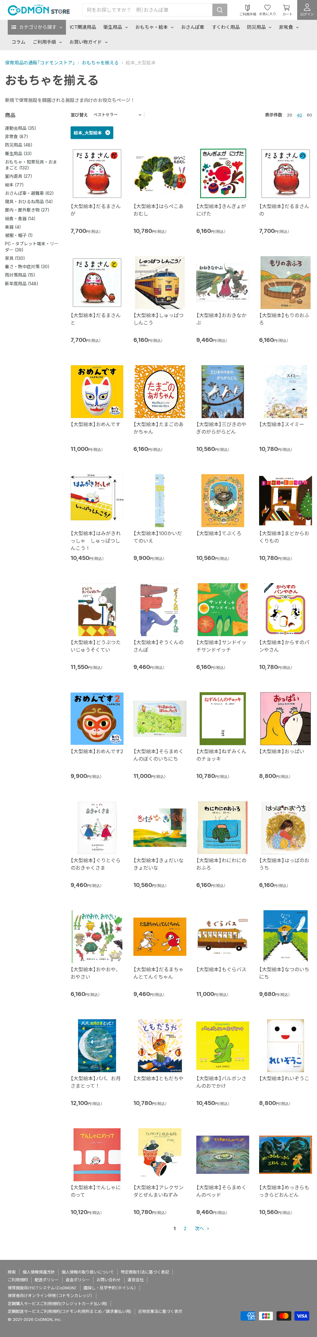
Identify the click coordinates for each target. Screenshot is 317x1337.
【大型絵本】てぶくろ (218, 533)
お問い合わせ (109, 1279)
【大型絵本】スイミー (281, 424)
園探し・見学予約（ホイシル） (110, 1287)
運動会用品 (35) (20, 128)
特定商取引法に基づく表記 (145, 1271)
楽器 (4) (13, 226)
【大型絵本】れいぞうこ (284, 1078)
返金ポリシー (78, 1279)
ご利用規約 (18, 1279)
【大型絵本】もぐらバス (221, 969)
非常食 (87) (16, 136)
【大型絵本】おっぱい (281, 751)
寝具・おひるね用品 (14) (29, 201)
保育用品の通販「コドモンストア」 (40, 63)
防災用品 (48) (19, 144)
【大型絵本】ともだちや (158, 1078)
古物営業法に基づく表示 (160, 1311)
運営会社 (136, 1279)
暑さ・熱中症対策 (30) (27, 266)
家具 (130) (15, 258)
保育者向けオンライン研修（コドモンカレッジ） (50, 1295)
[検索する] (219, 10)
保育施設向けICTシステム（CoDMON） (42, 1287)
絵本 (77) (14, 184)
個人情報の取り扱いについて (88, 1271)
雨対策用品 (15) (20, 274)
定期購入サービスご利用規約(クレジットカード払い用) (57, 1303)
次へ (200, 1228)
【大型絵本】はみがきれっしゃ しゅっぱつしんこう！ (96, 540)
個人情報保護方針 (39, 1271)
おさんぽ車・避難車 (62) (29, 193)
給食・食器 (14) (20, 218)
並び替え (79, 114)
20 (289, 114)
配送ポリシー (47, 1279)
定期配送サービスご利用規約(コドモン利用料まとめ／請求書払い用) (69, 1311)
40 (299, 114)
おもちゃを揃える (100, 63)
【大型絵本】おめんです (95, 424)
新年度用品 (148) (21, 283)
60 (309, 114)
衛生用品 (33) (18, 153)
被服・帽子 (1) (19, 235)
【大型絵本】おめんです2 (97, 751)
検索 (12, 1271)
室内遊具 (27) (18, 176)
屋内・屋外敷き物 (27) (27, 209)
